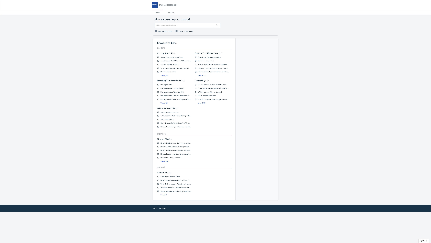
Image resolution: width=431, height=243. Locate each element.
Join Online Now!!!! (167, 119)
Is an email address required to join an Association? (178, 191)
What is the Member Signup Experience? (175, 68)
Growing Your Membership (208, 53)
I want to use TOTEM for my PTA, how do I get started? (180, 61)
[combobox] (423, 241)
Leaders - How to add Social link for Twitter (213, 68)
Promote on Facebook (205, 61)
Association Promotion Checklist (209, 57)
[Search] (216, 25)
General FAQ (163, 172)
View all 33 (201, 103)
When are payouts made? (207, 96)
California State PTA (167, 108)
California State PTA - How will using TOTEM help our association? (184, 116)
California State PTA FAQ (169, 112)
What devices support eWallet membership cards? (178, 184)
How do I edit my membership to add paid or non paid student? (182, 154)
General (161, 167)
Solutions (171, 12)
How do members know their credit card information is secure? (182, 180)
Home (157, 12)
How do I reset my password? (171, 158)
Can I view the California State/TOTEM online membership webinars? (185, 123)
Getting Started (166, 53)
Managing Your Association (171, 80)
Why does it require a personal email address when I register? (182, 187)
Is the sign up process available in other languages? (216, 88)
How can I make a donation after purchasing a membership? (181, 147)
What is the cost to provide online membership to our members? (183, 127)
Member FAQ (164, 139)
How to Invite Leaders (168, 72)
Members (161, 133)
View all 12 (164, 75)
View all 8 (164, 195)
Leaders (161, 47)
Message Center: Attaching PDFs (172, 92)
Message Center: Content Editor (172, 88)
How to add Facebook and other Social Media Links (215, 64)
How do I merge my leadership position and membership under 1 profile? (223, 99)
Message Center (166, 85)
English (422, 241)
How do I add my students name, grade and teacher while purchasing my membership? (191, 150)
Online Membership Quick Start (172, 57)
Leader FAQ (201, 80)
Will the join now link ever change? (210, 92)
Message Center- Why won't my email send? (176, 99)
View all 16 (164, 103)
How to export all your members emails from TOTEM (216, 72)
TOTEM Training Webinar (169, 64)
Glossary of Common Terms (170, 177)
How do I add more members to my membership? (177, 143)
